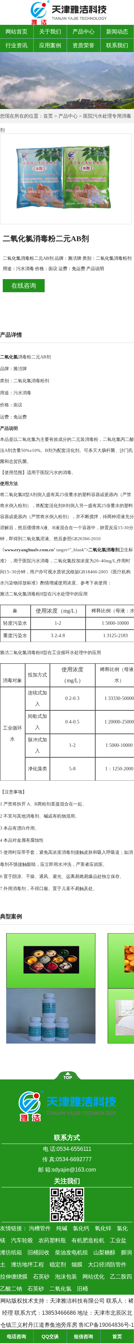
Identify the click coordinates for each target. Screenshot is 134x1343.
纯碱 (61, 1228)
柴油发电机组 (71, 1252)
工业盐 (118, 1240)
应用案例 (50, 45)
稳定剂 (57, 1264)
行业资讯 (16, 45)
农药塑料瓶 (52, 1240)
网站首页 (16, 31)
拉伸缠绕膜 (13, 1277)
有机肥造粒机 (87, 1240)
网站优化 (93, 1277)
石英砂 (41, 1277)
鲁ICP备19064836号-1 (106, 1325)
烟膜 (76, 1264)
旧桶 (82, 1289)
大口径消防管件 (107, 1264)
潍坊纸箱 (11, 1252)
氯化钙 (81, 1228)
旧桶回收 (38, 1252)
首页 (48, 116)
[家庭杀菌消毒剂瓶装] (51, 1042)
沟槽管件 (40, 1228)
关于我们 (50, 31)
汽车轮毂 (22, 1240)
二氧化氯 (60, 1289)
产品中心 (83, 31)
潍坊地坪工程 (27, 1264)
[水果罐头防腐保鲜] (51, 986)
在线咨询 (23, 285)
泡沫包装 (66, 1277)
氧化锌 (103, 1228)
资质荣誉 (83, 45)
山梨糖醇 (104, 1252)
